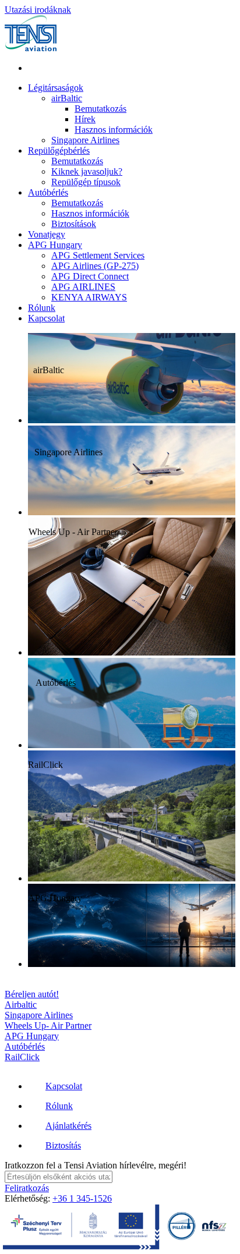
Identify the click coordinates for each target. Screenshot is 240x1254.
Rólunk (41, 308)
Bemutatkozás (100, 109)
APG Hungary (55, 245)
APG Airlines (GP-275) (95, 266)
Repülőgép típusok (86, 182)
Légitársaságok (55, 88)
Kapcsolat (46, 318)
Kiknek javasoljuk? (86, 171)
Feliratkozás (27, 1188)
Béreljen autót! (32, 994)
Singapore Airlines (85, 140)
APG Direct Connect (90, 276)
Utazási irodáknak (38, 10)
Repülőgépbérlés (59, 150)
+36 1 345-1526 (82, 1198)
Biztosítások (73, 224)
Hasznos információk (114, 129)
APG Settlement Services (97, 255)
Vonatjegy (46, 234)
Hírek (85, 119)
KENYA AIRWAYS (89, 297)
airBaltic (66, 98)
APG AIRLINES (83, 287)
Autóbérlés (48, 192)
